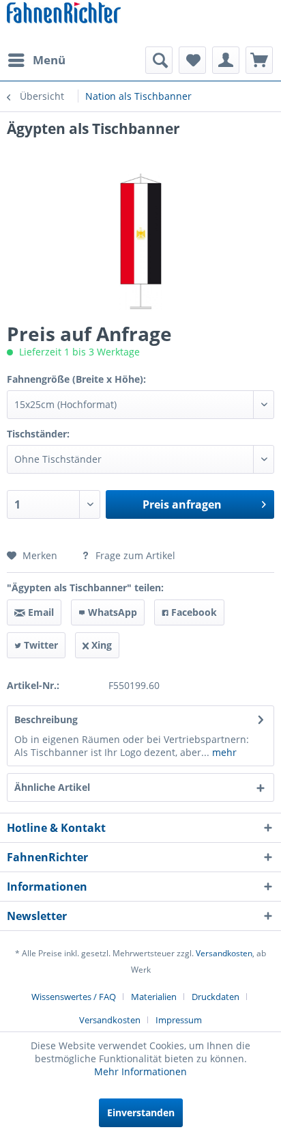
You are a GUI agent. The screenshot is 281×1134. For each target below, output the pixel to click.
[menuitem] (36, 60)
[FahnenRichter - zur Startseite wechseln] (64, 14)
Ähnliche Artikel (52, 787)
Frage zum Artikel (134, 555)
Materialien (154, 996)
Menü (49, 60)
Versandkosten (224, 953)
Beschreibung (46, 719)
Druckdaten (215, 996)
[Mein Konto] (225, 60)
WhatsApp (111, 612)
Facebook (192, 612)
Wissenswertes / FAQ (73, 996)
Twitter (39, 644)
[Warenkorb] (259, 60)
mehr (223, 752)
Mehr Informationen (140, 1071)
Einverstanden (141, 1112)
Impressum (179, 1020)
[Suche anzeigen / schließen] (159, 60)
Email (39, 612)
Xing (100, 644)
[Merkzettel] (192, 60)
